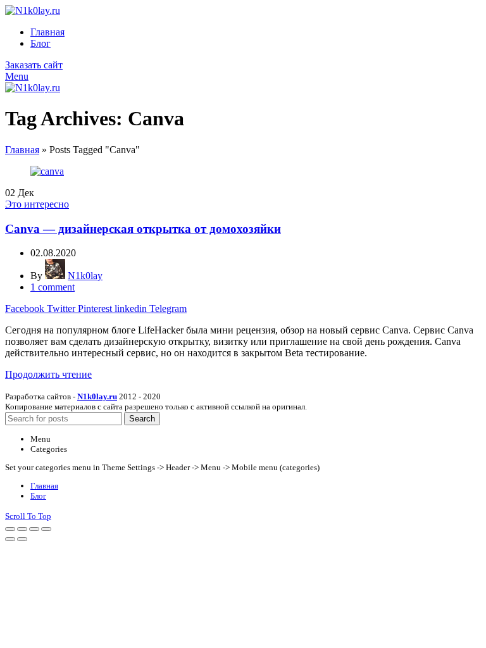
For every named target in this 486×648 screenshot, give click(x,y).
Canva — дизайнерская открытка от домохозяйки (143, 228)
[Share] (22, 529)
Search (142, 418)
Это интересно (37, 204)
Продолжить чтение (48, 374)
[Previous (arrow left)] (10, 539)
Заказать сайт (34, 64)
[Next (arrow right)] (22, 539)
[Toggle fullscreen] (34, 529)
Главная (22, 149)
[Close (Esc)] (10, 529)
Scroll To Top (28, 516)
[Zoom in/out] (46, 529)
